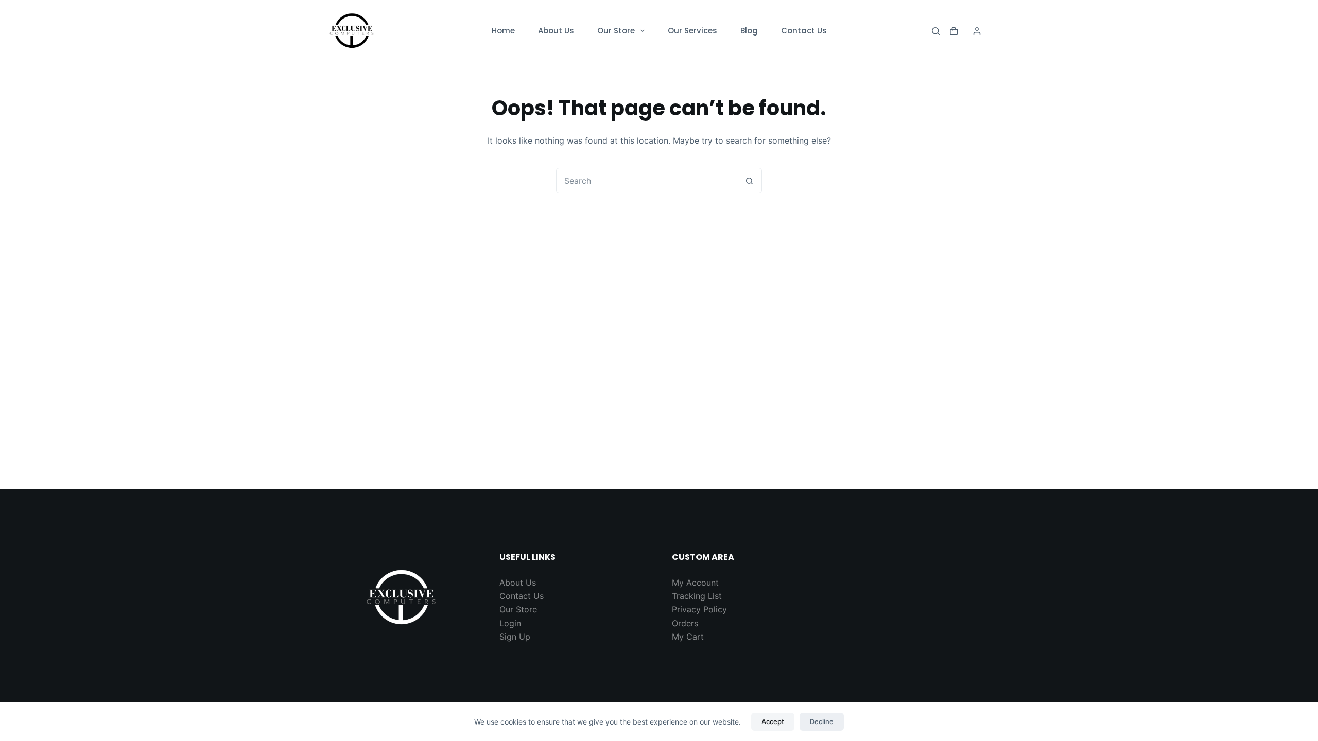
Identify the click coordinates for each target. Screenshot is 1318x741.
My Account (695, 582)
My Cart (688, 636)
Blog (749, 30)
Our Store (616, 30)
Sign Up (514, 636)
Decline (822, 721)
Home (503, 30)
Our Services (692, 30)
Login (510, 623)
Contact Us (804, 30)
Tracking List (697, 596)
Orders (685, 623)
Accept (772, 721)
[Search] (936, 31)
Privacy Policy (699, 609)
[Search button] (749, 180)
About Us (556, 30)
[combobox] (647, 180)
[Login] (977, 31)
